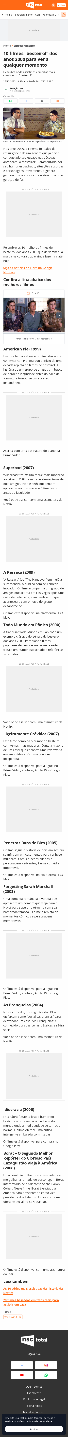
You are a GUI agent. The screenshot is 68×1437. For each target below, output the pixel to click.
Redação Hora (16, 88)
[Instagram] (46, 1365)
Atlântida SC (49, 14)
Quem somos (34, 1386)
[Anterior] (9, 315)
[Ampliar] (60, 111)
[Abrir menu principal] (4, 5)
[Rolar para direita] (58, 14)
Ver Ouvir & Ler (12, 1316)
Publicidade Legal (34, 1399)
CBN (37, 14)
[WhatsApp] (46, 1375)
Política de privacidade (39, 1421)
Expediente (34, 1393)
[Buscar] (53, 5)
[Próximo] (59, 315)
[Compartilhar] (57, 101)
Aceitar (34, 1429)
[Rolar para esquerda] (2, 14)
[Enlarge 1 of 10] (60, 301)
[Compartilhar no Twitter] (42, 101)
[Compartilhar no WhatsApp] (10, 101)
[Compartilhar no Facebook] (26, 101)
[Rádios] (63, 14)
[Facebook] (22, 1365)
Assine (61, 5)
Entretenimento (24, 14)
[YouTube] (22, 1375)
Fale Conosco (34, 1406)
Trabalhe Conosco (34, 1412)
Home (7, 45)
